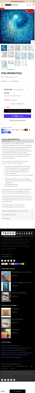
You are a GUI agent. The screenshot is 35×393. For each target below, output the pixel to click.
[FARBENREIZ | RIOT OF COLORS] (6, 276)
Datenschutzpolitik (6, 366)
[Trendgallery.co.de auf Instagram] (11, 261)
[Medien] (33, 42)
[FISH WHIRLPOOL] (17, 26)
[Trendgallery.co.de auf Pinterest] (8, 261)
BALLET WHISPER (17, 319)
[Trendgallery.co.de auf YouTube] (14, 261)
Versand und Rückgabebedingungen (11, 364)
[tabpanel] (17, 26)
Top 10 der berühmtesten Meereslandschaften (13, 350)
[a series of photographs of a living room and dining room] (11, 62)
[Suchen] (27, 5)
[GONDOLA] (6, 312)
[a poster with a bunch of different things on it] (17, 63)
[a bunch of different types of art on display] (24, 63)
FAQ (31, 366)
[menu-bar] (2, 5)
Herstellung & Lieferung (8, 214)
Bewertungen (6, 218)
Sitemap (13, 368)
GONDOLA (15, 309)
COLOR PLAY (16, 329)
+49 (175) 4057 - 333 (6, 256)
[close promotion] (34, 1)
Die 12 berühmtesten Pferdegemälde (11, 357)
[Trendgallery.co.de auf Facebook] (2, 261)
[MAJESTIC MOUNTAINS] (6, 296)
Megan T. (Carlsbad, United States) (10, 345)
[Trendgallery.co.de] (11, 5)
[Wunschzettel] (30, 5)
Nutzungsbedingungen (21, 366)
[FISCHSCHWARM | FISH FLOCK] (6, 286)
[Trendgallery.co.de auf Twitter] (5, 261)
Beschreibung (6, 141)
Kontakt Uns (4, 368)
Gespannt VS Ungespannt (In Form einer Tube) (15, 211)
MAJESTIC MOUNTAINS (19, 293)
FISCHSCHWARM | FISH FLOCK (21, 282)
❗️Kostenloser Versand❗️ (17, 1)
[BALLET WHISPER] (6, 323)
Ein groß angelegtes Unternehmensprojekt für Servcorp (16, 348)
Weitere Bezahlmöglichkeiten (17, 120)
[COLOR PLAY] (6, 333)
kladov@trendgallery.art (7, 251)
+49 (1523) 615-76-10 (6, 254)
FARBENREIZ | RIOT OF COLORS (21, 272)
